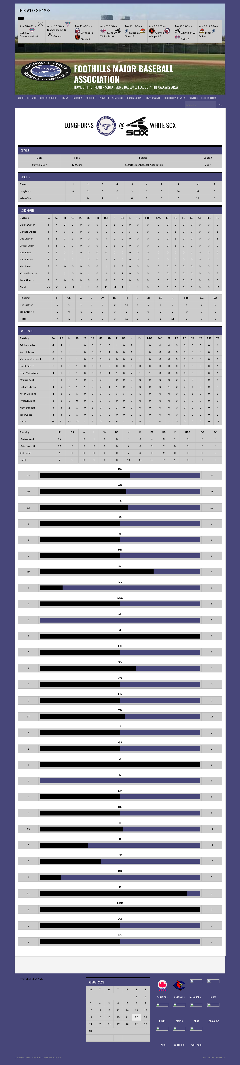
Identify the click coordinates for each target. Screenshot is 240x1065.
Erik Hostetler (27, 345)
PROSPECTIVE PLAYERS (174, 98)
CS (199, 217)
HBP (147, 217)
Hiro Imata (25, 266)
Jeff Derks (25, 452)
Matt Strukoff (27, 407)
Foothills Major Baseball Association (123, 73)
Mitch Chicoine (28, 393)
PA (48, 217)
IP (57, 297)
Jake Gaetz (26, 414)
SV (102, 297)
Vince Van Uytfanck (30, 359)
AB (56, 217)
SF (167, 217)
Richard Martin (28, 386)
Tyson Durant (27, 400)
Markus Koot (27, 379)
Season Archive (134, 98)
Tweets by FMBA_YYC (30, 978)
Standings (77, 98)
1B (72, 217)
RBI (106, 217)
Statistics (117, 98)
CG (202, 297)
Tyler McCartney (29, 372)
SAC (158, 217)
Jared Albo (25, 252)
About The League (27, 98)
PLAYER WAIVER (153, 98)
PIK (209, 217)
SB (191, 217)
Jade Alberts (27, 280)
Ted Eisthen (26, 304)
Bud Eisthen (26, 238)
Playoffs (104, 98)
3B (88, 217)
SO (215, 297)
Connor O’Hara (28, 231)
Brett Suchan (27, 245)
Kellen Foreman (28, 273)
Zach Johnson (27, 352)
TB (217, 217)
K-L (138, 217)
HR (97, 217)
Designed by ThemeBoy (213, 1057)
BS (114, 297)
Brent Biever (27, 365)
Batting (24, 217)
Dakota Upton (27, 224)
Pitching (25, 297)
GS (69, 297)
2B (80, 217)
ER (148, 297)
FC (183, 217)
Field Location (208, 98)
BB (122, 217)
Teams (65, 98)
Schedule (91, 98)
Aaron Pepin (26, 259)
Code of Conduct (49, 98)
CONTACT (193, 98)
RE (175, 217)
